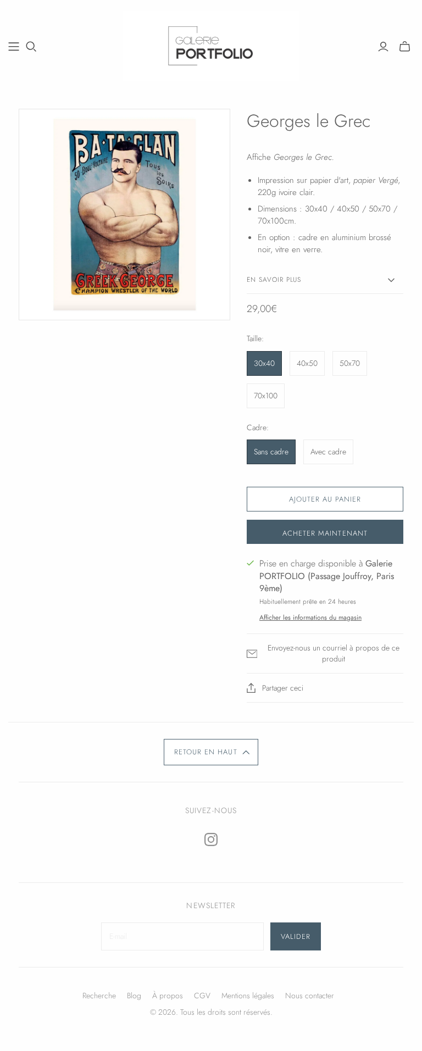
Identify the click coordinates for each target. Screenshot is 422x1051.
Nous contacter (309, 995)
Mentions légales (247, 995)
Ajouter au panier (325, 499)
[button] (211, 752)
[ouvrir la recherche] (31, 46)
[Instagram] (211, 839)
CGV (202, 995)
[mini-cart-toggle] (405, 47)
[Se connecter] (383, 47)
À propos (167, 995)
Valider (295, 936)
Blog (134, 995)
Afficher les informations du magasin (310, 617)
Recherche (99, 995)
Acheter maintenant (325, 533)
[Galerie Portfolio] (211, 46)
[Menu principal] (13, 46)
